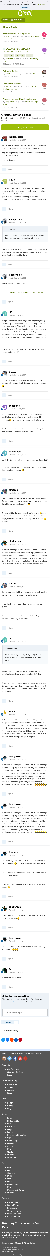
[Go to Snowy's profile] (4, 373)
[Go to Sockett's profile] (44, 85)
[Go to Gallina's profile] (4, 585)
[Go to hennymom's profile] (4, 758)
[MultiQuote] (4, 169)
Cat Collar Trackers (11, 71)
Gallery (10, 1105)
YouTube (20, 1058)
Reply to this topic (25, 127)
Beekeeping (12, 1208)
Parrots (10, 1149)
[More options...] (45, 138)
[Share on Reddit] (12, 1040)
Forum (10, 1102)
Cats (35, 73)
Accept (25, 7)
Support (10, 1087)
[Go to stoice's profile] (4, 713)
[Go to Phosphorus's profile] (4, 221)
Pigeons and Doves (15, 1189)
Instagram (4, 1058)
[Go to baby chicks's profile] (44, 100)
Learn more (42, 4)
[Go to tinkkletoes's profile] (44, 72)
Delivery (10, 1090)
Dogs (9, 1129)
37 (29, 55)
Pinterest (25, 1058)
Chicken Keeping (14, 1202)
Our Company (13, 1069)
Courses (5, 1198)
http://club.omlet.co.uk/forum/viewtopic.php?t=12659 (22, 292)
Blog (9, 1108)
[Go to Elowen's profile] (44, 50)
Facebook (15, 1058)
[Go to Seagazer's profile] (4, 853)
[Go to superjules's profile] (4, 407)
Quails (10, 1152)
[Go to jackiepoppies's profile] (4, 138)
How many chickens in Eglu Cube (17, 33)
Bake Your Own (13, 1216)
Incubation (11, 1146)
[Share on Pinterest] (20, 1040)
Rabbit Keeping (13, 1205)
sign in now (14, 1001)
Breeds (5, 1163)
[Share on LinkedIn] (16, 1040)
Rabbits (10, 1154)
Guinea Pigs (12, 1140)
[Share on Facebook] (7, 1040)
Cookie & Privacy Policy (25, 1243)
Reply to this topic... (14, 1012)
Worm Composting (15, 1157)
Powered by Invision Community (25, 1255)
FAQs (9, 1074)
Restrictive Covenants (12, 83)
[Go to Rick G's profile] (44, 34)
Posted (17, 140)
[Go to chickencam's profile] (4, 543)
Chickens (11, 1126)
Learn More (12, 1238)
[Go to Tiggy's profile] (4, 181)
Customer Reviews (15, 1072)
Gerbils (10, 1137)
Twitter (9, 1058)
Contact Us (12, 1084)
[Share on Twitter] (3, 1040)
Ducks (10, 1132)
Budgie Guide (13, 1121)
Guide (4, 1114)
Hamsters (11, 1143)
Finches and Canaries (16, 1135)
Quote (10, 169)
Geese (10, 1181)
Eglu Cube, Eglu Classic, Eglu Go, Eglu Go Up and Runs (21, 37)
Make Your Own (14, 1213)
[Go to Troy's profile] (4, 970)
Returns (10, 1093)
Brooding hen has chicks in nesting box (19, 99)
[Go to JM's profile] (4, 313)
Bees (9, 1118)
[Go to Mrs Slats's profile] (4, 491)
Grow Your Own (14, 1210)
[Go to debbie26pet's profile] (4, 453)
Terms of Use (7, 1243)
